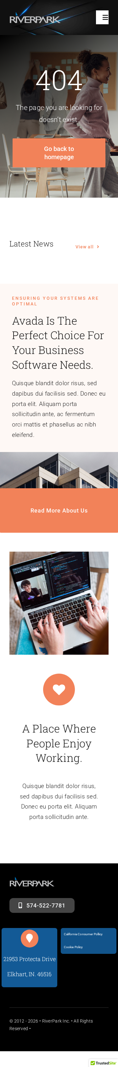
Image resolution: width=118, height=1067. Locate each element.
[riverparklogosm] (35, 14)
